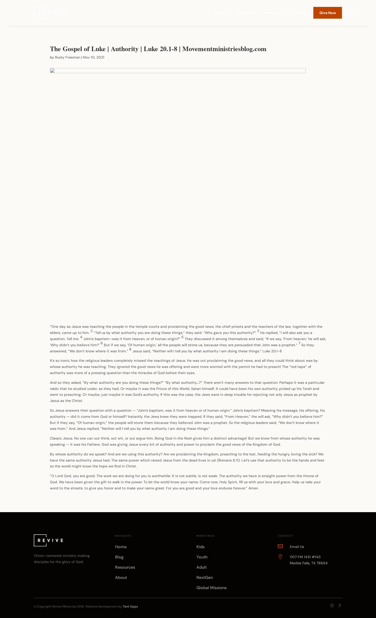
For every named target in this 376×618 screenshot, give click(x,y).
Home (121, 546)
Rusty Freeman (67, 57)
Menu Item (352, 13)
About (219, 13)
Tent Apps (130, 606)
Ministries (244, 13)
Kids (200, 546)
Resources (273, 13)
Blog (119, 557)
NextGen (204, 577)
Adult (201, 567)
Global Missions (211, 587)
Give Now (327, 12)
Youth (201, 557)
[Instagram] (332, 605)
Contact (300, 13)
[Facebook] (339, 605)
